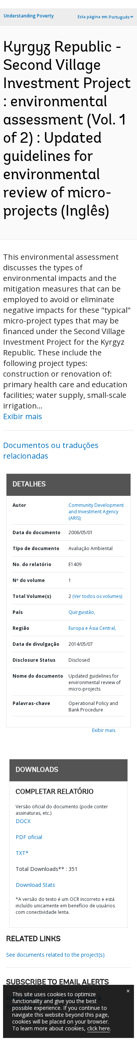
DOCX (23, 821)
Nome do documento (38, 676)
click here (98, 1028)
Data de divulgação (36, 644)
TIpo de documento (36, 548)
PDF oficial (29, 837)
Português (119, 17)
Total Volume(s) (32, 596)
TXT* (22, 852)
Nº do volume (29, 580)
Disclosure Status (34, 660)
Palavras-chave (31, 703)
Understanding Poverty (29, 16)
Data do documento (37, 532)
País (18, 612)
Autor (19, 505)
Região (21, 628)
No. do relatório (32, 564)
